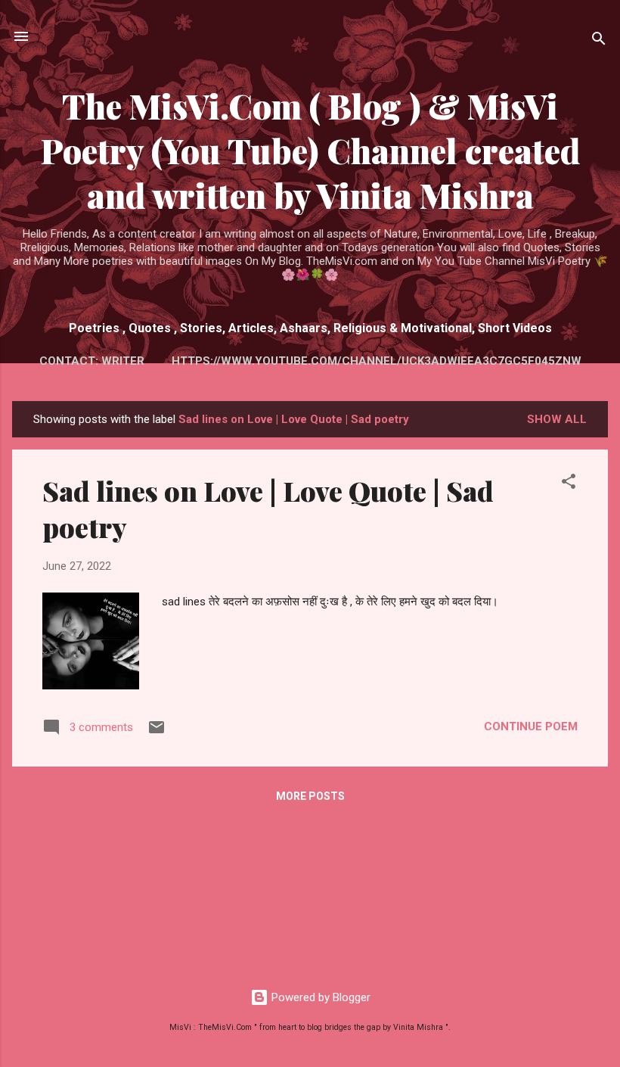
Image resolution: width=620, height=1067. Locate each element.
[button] (569, 484)
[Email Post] (156, 732)
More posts (310, 796)
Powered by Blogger (319, 997)
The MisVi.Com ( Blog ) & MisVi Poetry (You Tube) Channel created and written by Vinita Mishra (310, 150)
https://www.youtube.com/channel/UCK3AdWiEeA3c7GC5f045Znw (376, 361)
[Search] (599, 41)
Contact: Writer (91, 361)
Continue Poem (531, 726)
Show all (557, 419)
